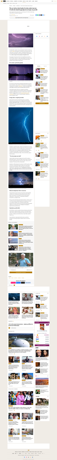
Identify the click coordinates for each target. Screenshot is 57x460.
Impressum (19, 455)
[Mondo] (16, 453)
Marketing (22, 455)
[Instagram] (39, 36)
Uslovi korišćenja (37, 455)
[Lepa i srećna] (29, 453)
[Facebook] (37, 36)
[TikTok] (42, 36)
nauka (13, 51)
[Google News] (47, 36)
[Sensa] (36, 453)
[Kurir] (13, 453)
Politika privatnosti (31, 455)
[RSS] (44, 36)
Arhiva (28, 455)
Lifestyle (14, 5)
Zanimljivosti (18, 5)
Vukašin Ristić (13, 14)
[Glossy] (26, 453)
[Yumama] (39, 453)
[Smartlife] (32, 453)
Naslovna (10, 5)
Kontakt (26, 455)
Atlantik (20, 85)
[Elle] (23, 453)
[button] (32, 15)
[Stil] (2, 1)
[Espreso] (20, 453)
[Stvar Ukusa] (43, 453)
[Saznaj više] (48, 348)
